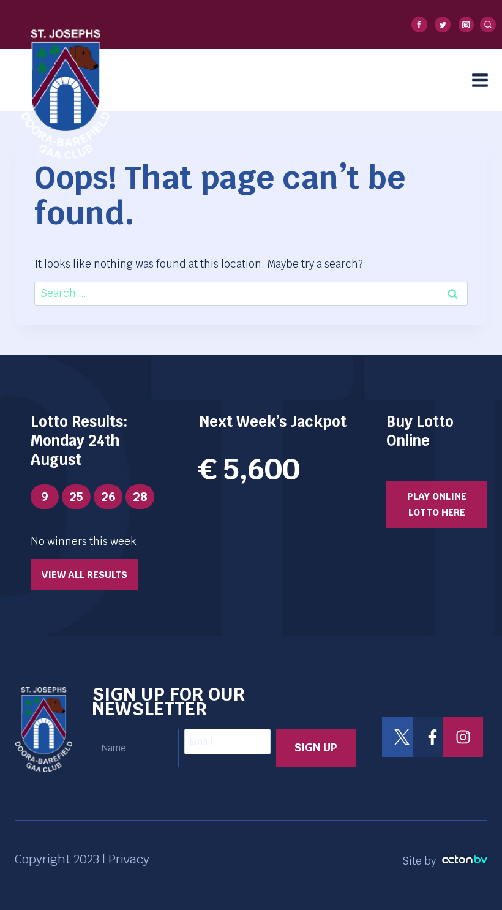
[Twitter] (443, 24)
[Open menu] (484, 79)
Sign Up (315, 747)
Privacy (128, 859)
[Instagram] (466, 24)
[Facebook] (419, 24)
